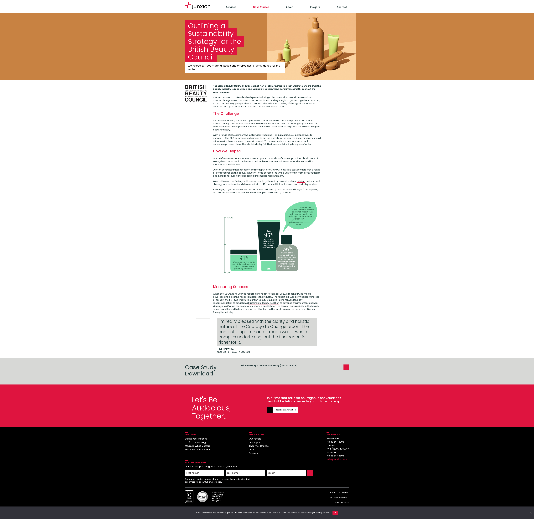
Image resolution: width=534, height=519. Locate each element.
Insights (315, 7)
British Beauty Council (230, 86)
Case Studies (261, 7)
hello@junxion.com (337, 459)
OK (335, 512)
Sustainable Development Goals (235, 126)
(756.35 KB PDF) (269, 365)
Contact (342, 7)
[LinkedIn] (329, 466)
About (289, 7)
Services (231, 7)
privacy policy (215, 482)
